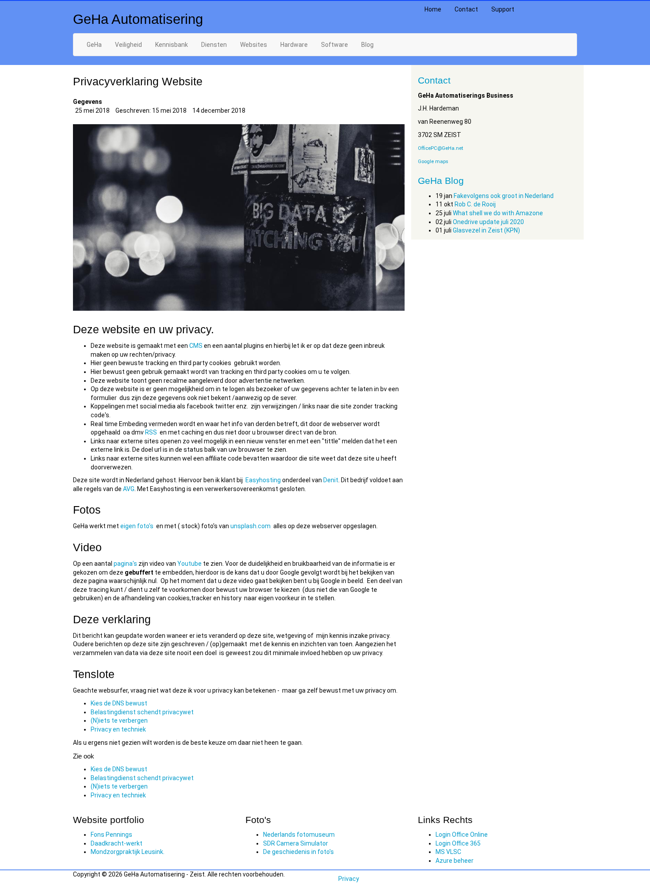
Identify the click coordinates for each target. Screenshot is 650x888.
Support (502, 9)
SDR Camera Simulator (295, 843)
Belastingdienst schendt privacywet (142, 712)
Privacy (348, 878)
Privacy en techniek (118, 729)
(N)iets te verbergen (119, 720)
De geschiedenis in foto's (298, 851)
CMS (196, 345)
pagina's (126, 563)
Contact (466, 9)
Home (432, 9)
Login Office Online (462, 834)
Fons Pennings (111, 834)
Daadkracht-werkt (116, 843)
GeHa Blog (441, 180)
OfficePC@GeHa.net (440, 148)
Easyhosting (263, 480)
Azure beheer (455, 860)
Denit (330, 480)
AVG (128, 488)
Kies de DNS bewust (119, 703)
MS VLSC (448, 851)
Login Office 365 (458, 843)
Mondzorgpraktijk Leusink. (127, 851)
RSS (151, 432)
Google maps (433, 161)
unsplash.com (250, 526)
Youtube (189, 563)
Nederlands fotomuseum (299, 834)
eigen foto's (136, 526)
